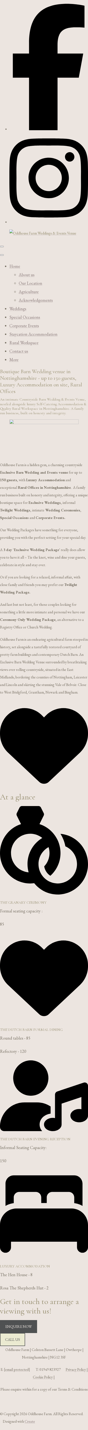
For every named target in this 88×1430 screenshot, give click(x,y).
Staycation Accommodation (33, 334)
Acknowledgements (36, 300)
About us (26, 274)
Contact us (18, 351)
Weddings (17, 308)
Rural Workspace (23, 342)
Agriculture (29, 291)
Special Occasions (24, 317)
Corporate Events (24, 325)
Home (14, 266)
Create (30, 1421)
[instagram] (48, 221)
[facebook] (48, 128)
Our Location (30, 283)
